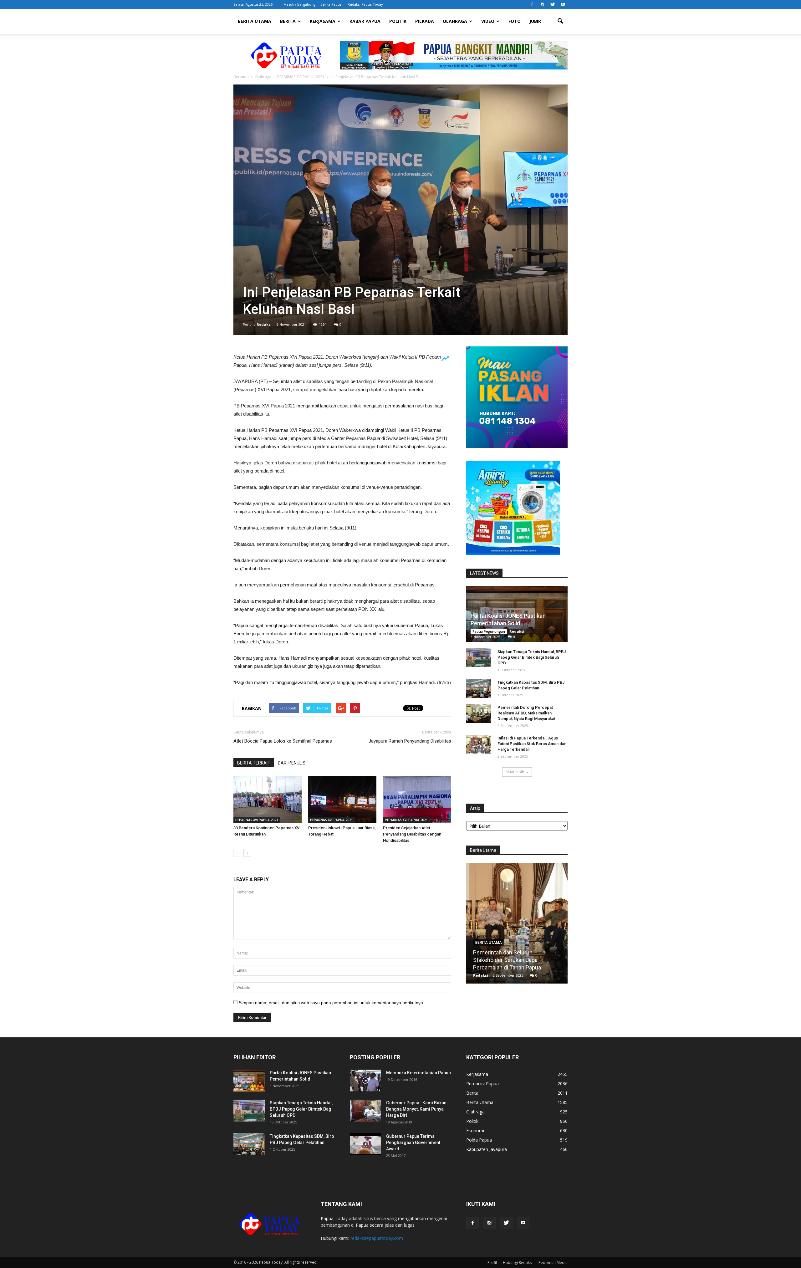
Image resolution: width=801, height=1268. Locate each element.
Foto (514, 21)
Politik (397, 21)
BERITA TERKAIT (253, 762)
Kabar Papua (364, 21)
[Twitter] (552, 4)
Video (487, 21)
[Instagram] (542, 4)
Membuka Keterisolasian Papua (418, 1072)
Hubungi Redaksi (518, 1262)
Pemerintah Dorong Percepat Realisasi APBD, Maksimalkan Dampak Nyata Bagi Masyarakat (526, 713)
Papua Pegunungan (488, 631)
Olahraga (455, 21)
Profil (492, 1262)
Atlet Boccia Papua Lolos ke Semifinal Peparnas (282, 741)
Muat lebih (515, 772)
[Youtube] (563, 4)
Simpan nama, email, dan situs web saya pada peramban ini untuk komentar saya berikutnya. (331, 1002)
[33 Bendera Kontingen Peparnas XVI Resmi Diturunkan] (267, 799)
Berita (288, 21)
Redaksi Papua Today (365, 4)
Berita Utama (254, 21)
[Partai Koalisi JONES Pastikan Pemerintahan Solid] (249, 1081)
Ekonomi (475, 1130)
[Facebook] (532, 4)
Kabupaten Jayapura (486, 1149)
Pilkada (424, 21)
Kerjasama (322, 21)
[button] (560, 21)
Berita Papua (331, 4)
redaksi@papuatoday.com (376, 1238)
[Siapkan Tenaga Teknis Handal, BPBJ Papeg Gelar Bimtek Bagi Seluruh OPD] (478, 657)
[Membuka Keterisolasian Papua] (365, 1081)
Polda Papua (479, 1140)
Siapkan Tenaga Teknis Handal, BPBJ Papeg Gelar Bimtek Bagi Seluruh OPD (531, 657)
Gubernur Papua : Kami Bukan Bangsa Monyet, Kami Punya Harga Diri (416, 1109)
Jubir (535, 21)
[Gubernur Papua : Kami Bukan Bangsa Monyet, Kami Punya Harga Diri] (365, 1111)
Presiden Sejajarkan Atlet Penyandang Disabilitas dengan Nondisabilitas (412, 834)
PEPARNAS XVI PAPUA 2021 (256, 820)
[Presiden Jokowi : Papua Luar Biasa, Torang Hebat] (342, 799)
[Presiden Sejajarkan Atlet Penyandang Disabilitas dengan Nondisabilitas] (417, 799)
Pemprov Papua (482, 1083)
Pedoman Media (553, 1262)
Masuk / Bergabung (299, 4)
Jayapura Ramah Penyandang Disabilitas (410, 741)
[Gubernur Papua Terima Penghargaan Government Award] (365, 1144)
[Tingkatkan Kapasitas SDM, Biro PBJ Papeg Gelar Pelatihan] (478, 688)
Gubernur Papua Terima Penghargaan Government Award (413, 1142)
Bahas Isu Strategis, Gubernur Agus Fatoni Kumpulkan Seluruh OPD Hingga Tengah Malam (517, 960)
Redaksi (264, 324)
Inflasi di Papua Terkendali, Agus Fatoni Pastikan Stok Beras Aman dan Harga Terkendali (531, 744)
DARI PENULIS (291, 762)
